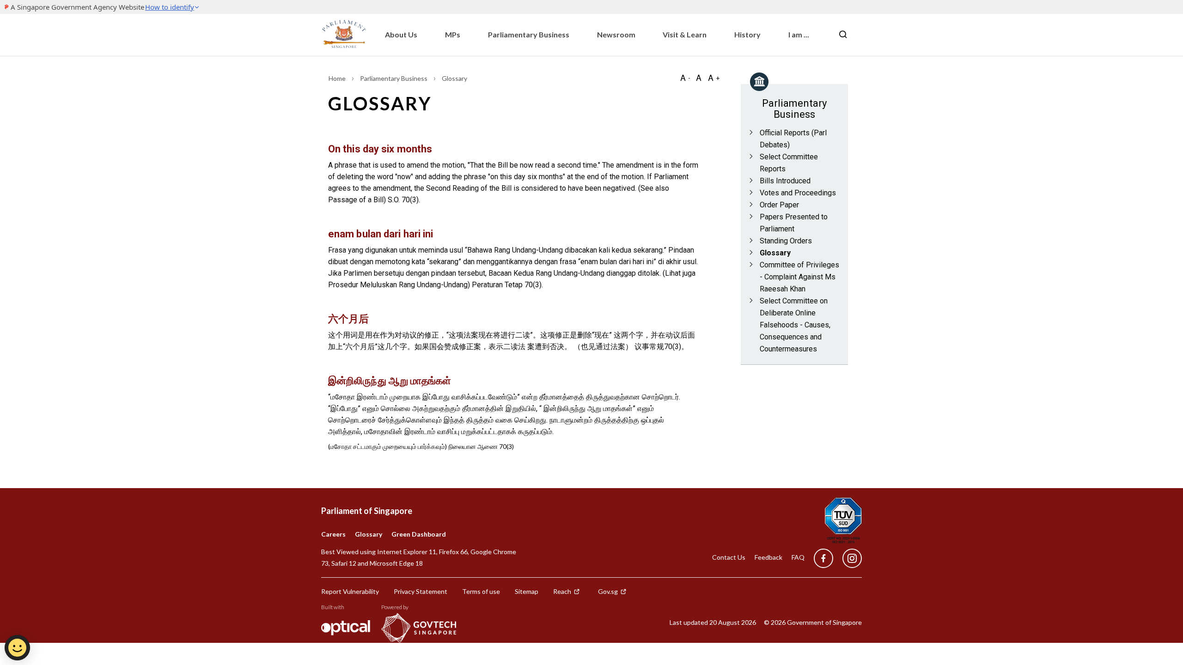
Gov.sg (608, 591)
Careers (333, 534)
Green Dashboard (418, 534)
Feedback (768, 557)
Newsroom (616, 34)
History (747, 34)
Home (338, 78)
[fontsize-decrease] (684, 78)
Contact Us (728, 557)
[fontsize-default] (698, 78)
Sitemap (526, 591)
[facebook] (823, 558)
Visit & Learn (685, 34)
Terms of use (481, 591)
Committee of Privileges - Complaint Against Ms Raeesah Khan (799, 276)
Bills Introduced (785, 180)
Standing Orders (786, 240)
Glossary (775, 252)
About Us (401, 34)
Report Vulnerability (350, 591)
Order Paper (779, 204)
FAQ (798, 557)
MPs (452, 34)
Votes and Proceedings (798, 192)
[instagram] (847, 558)
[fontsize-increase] (713, 78)
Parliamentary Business (528, 34)
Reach (562, 591)
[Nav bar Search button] (843, 34)
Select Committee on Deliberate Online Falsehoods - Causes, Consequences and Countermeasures (795, 324)
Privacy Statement (420, 591)
